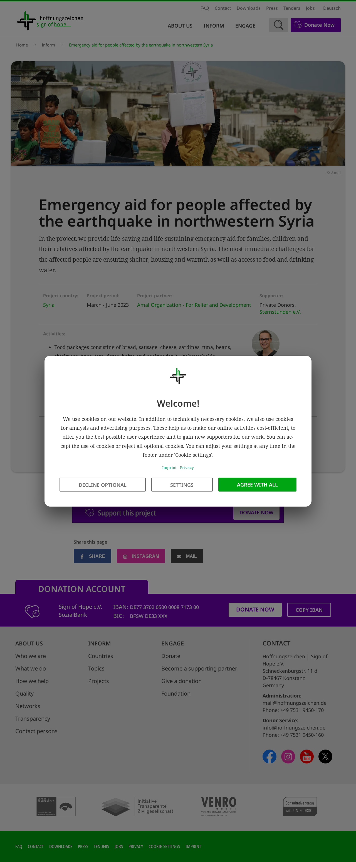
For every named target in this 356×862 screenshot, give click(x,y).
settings (182, 484)
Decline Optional (103, 484)
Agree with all (257, 484)
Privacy (187, 467)
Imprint (169, 467)
